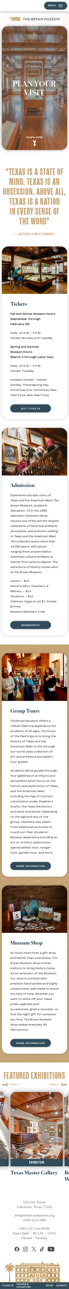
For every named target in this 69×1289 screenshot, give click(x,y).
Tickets (8, 1285)
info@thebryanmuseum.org (35, 1215)
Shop (49, 1285)
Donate (61, 1285)
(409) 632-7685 (34, 1220)
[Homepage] (34, 19)
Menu (52, 5)
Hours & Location (23, 1285)
